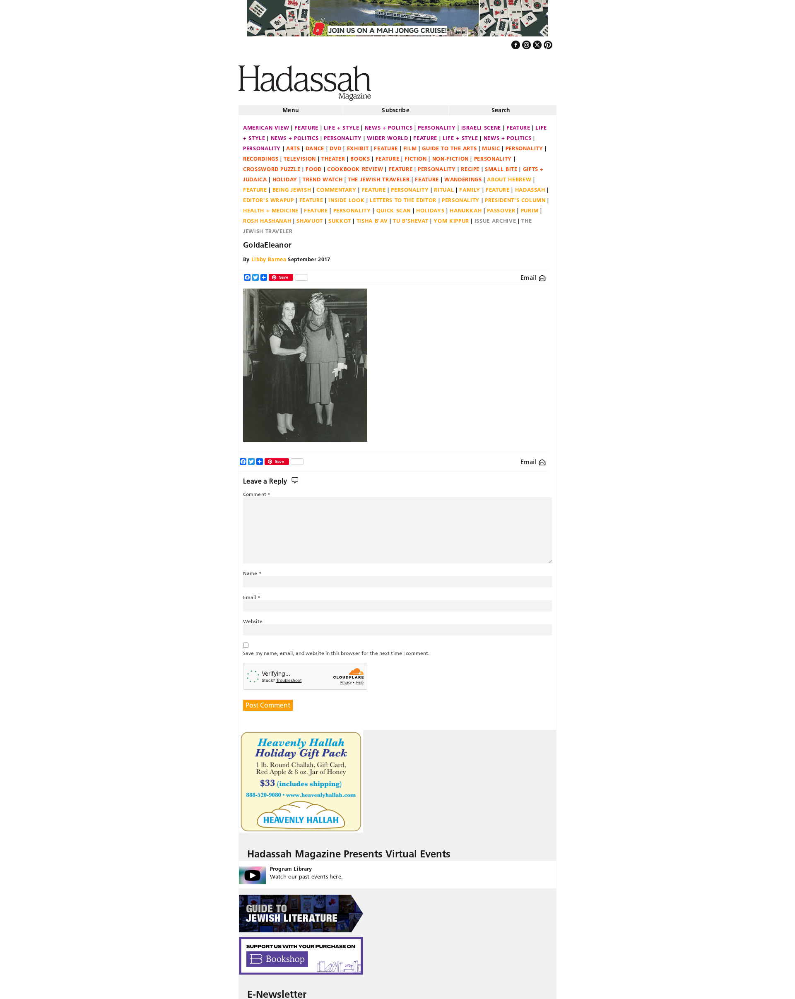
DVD (336, 145)
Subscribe (396, 107)
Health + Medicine (271, 207)
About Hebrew (509, 176)
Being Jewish (291, 186)
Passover (501, 207)
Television (300, 155)
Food (314, 165)
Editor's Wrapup (268, 196)
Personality (436, 124)
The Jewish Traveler (379, 176)
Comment (256, 491)
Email (529, 274)
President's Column (515, 196)
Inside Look (346, 196)
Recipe (470, 165)
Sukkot (339, 217)
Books (360, 155)
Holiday (285, 176)
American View (266, 124)
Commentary (336, 186)
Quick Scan (393, 207)
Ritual (444, 186)
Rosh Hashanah (267, 217)
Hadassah (530, 186)
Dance (315, 145)
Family (469, 186)
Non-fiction (450, 155)
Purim (530, 207)
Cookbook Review (355, 165)
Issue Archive (495, 217)
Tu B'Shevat (410, 217)
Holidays (430, 207)
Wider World (387, 134)
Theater (333, 155)
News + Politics (389, 124)
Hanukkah (466, 207)
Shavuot (309, 217)
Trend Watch (322, 176)
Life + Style (341, 124)
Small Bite (501, 165)
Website (253, 618)
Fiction (416, 155)
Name (252, 570)
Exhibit (358, 145)
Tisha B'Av (372, 217)
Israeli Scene (481, 124)
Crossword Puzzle (271, 165)
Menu (290, 107)
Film (410, 145)
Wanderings (463, 176)
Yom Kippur (451, 217)
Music (491, 145)
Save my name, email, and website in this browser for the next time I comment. (336, 650)
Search (501, 107)
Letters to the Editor (403, 196)
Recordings (261, 155)
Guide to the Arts (449, 145)
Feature (306, 124)
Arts (293, 145)
